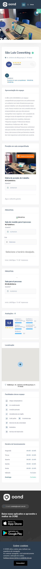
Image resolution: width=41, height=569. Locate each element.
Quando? (8, 183)
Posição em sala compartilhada (17, 80)
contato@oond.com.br (17, 506)
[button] (16, 35)
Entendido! (20, 563)
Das (5, 237)
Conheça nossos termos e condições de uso (17, 558)
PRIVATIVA (30, 80)
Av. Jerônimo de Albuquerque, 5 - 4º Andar (19, 57)
